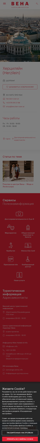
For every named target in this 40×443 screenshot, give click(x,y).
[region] (20, 412)
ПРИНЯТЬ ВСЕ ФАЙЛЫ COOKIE (20, 439)
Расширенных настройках (20, 433)
